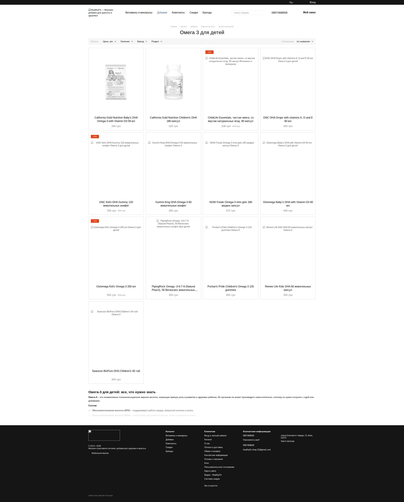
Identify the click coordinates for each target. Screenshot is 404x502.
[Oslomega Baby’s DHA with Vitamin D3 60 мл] (288, 166)
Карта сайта (210, 471)
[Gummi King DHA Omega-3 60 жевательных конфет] (173, 166)
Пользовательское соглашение (219, 467)
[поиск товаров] (261, 12)
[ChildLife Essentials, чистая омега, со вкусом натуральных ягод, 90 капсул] (230, 82)
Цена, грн (108, 41)
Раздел (155, 41)
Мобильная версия (100, 453)
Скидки (194, 12)
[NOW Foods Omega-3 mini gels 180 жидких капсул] (230, 166)
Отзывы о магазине (213, 459)
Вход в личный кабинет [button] (215, 435)
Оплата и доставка (213, 447)
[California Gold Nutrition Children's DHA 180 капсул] (173, 82)
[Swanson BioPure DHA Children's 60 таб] (116, 335)
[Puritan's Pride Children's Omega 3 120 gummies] (230, 250)
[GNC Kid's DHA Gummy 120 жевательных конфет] (116, 166)
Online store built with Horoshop (100, 495)
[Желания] (300, 2)
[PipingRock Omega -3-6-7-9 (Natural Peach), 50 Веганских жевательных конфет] (173, 250)
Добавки (162, 12)
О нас (207, 443)
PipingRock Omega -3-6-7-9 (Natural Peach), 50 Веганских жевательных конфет (173, 290)
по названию (303, 41)
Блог (206, 463)
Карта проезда (287, 441)
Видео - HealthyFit (213, 475)
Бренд (140, 41)
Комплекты (178, 12)
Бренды (207, 12)
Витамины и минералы (138, 12)
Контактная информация (216, 455)
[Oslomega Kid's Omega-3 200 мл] (116, 250)
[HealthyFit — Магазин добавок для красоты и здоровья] (104, 435)
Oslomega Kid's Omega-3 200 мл (116, 286)
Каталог (208, 439)
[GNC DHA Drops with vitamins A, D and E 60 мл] (288, 82)
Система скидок (212, 479)
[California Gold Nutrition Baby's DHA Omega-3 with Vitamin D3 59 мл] (116, 82)
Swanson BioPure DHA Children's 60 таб (116, 370)
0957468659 (279, 12)
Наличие (125, 41)
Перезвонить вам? (251, 440)
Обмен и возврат (212, 451)
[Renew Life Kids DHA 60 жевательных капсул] (288, 250)
